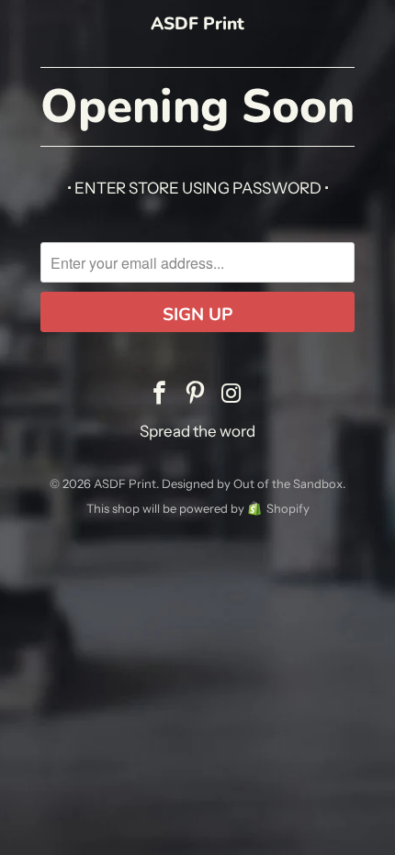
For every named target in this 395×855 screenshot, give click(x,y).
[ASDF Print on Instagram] (231, 394)
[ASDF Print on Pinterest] (195, 394)
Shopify (288, 508)
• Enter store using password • (198, 188)
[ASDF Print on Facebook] (159, 394)
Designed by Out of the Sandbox (252, 483)
